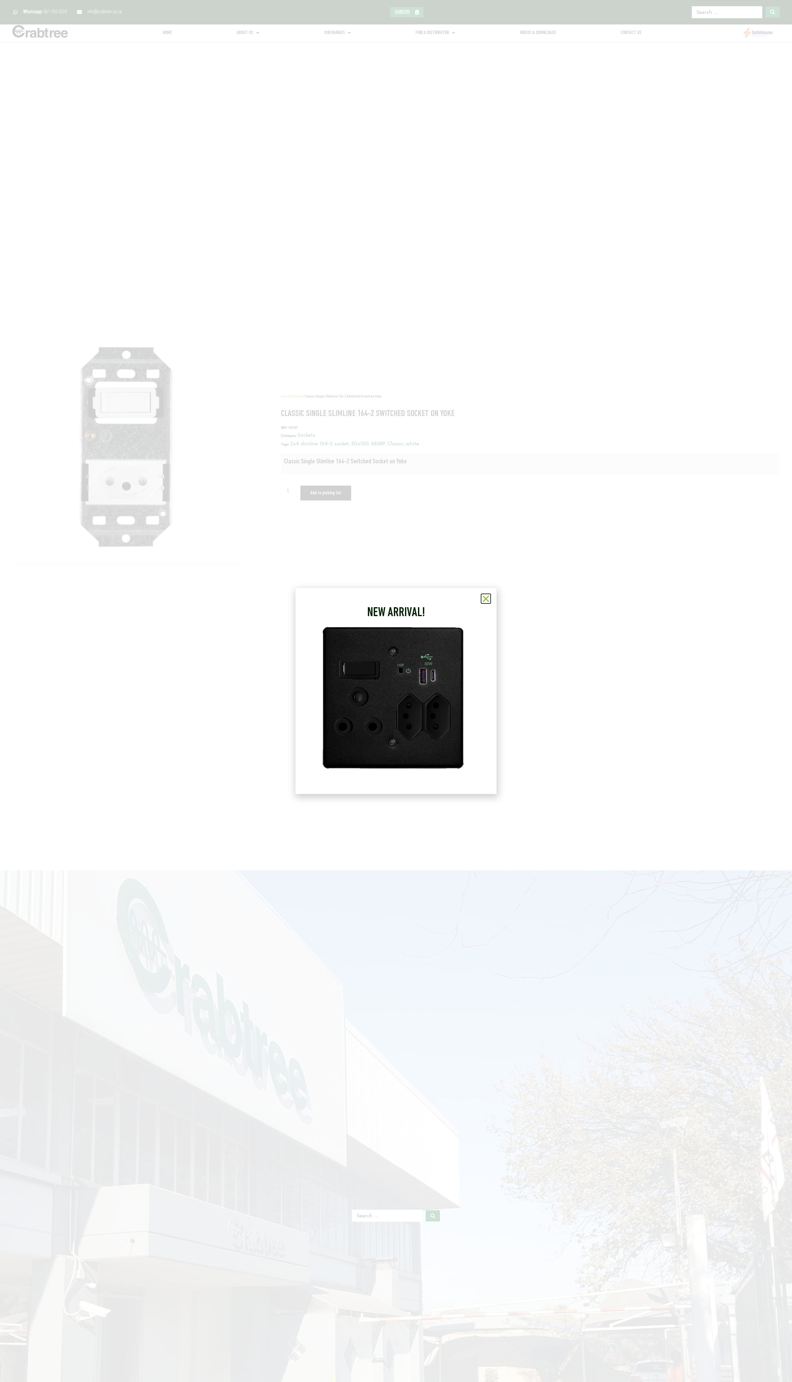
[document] (396, 691)
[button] (485, 598)
